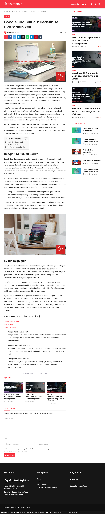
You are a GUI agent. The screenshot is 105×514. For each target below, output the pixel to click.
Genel (84, 4)
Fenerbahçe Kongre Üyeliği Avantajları (91, 170)
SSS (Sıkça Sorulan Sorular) (16, 147)
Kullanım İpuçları (12, 144)
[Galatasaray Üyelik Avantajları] (76, 130)
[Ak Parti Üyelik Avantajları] (76, 151)
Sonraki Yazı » (42, 373)
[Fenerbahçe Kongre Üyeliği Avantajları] (76, 171)
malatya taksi (72, 512)
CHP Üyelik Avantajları (92, 161)
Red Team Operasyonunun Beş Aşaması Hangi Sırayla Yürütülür (55, 397)
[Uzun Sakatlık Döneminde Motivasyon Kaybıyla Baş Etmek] (35, 387)
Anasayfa (75, 4)
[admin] (5, 32)
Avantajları (7, 507)
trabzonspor (5, 512)
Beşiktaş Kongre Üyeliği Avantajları (90, 140)
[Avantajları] (13, 4)
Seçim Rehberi (42, 484)
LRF (38, 482)
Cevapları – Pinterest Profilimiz (14, 494)
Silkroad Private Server (54, 512)
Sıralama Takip (10, 327)
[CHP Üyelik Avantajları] (76, 162)
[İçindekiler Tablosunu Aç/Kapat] (25, 139)
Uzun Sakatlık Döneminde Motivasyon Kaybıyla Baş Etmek (34, 396)
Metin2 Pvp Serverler (18, 512)
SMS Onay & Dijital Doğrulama (47, 487)
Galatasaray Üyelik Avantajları (91, 130)
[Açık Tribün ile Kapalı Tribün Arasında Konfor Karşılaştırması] (13, 387)
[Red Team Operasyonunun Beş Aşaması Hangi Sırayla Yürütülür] (56, 387)
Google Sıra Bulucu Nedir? (15, 142)
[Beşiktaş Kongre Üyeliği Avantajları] (76, 141)
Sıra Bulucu (8, 324)
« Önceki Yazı (28, 373)
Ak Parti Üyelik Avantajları (88, 151)
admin (9, 32)
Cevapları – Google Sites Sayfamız (16, 492)
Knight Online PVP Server (35, 512)
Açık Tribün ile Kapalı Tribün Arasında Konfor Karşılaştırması (12, 396)
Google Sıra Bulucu (11, 321)
